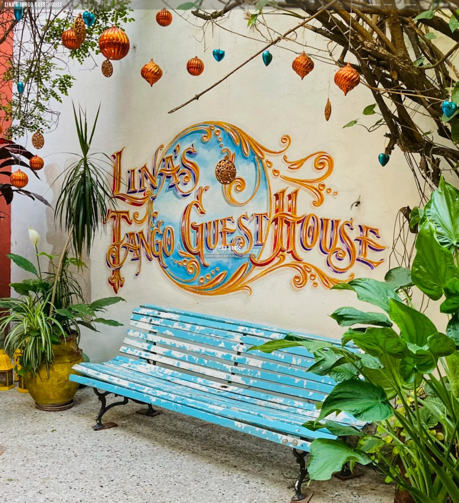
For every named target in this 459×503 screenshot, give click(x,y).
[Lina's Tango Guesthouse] (441, 5)
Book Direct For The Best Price (228, 256)
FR (428, 5)
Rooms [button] (388, 5)
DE (424, 5)
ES (421, 5)
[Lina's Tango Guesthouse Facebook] (452, 5)
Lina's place (374, 5)
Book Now (410, 5)
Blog (398, 5)
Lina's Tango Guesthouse (33, 4)
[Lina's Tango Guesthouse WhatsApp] (435, 5)
